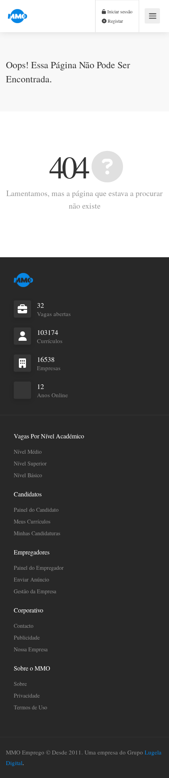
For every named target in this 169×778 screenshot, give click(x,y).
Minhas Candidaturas (37, 533)
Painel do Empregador (39, 567)
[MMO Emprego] (17, 11)
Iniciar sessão (119, 11)
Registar (115, 21)
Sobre (20, 683)
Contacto (23, 625)
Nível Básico (28, 475)
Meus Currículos (32, 521)
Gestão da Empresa (35, 591)
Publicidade (27, 637)
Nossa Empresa (31, 649)
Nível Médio (28, 451)
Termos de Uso (30, 707)
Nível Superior (30, 463)
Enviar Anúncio (31, 579)
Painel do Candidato (36, 509)
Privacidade (27, 695)
